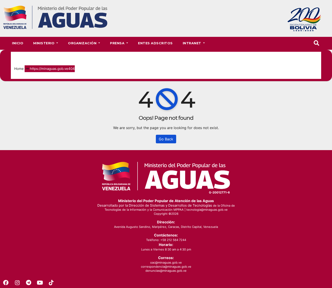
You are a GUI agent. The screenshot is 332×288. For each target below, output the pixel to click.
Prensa (118, 43)
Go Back (166, 139)
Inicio (17, 43)
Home (19, 68)
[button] (316, 43)
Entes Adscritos (155, 43)
